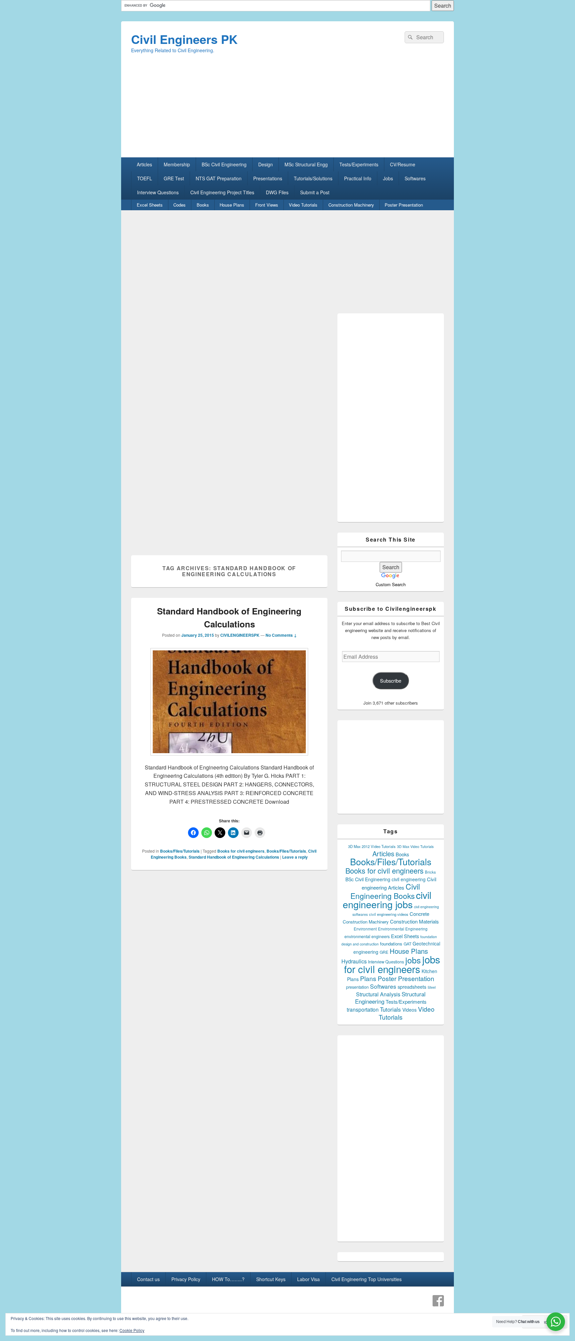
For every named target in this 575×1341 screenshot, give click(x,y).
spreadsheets (412, 986)
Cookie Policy (131, 1330)
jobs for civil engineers (392, 964)
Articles (144, 164)
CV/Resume (402, 164)
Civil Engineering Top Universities (366, 1279)
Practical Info (357, 178)
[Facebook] (438, 1300)
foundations (391, 943)
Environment (365, 928)
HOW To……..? (228, 1279)
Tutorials (390, 1009)
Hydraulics (354, 961)
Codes (179, 205)
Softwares (415, 178)
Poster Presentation (404, 205)
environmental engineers (367, 936)
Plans (368, 978)
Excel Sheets (150, 205)
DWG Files (277, 192)
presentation (357, 987)
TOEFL (144, 178)
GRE (384, 952)
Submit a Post (314, 192)
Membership (177, 164)
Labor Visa (308, 1279)
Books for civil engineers (241, 851)
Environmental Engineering (403, 928)
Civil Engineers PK (184, 39)
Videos (409, 1009)
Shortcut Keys (271, 1279)
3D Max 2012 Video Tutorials (372, 846)
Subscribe (390, 680)
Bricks (430, 872)
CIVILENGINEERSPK (240, 635)
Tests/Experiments (358, 164)
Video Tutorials (303, 205)
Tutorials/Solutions (313, 178)
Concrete (419, 913)
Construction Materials (414, 921)
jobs (413, 960)
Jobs (388, 178)
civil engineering (409, 879)
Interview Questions (158, 192)
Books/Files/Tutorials (180, 851)
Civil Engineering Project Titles (222, 192)
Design (265, 164)
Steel (432, 987)
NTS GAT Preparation (219, 178)
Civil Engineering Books (385, 891)
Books (203, 205)
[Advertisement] (287, 110)
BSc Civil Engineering (224, 164)
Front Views (266, 205)
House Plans (232, 205)
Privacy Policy (185, 1279)
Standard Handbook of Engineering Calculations (234, 857)
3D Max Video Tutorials (415, 846)
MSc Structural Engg (306, 164)
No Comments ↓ (281, 635)
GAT (407, 943)
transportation (363, 1009)
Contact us (148, 1279)
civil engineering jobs (387, 899)
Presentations (267, 178)
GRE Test (174, 178)
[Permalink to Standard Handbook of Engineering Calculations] (229, 758)
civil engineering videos (388, 914)
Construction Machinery (351, 205)
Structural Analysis (378, 994)
